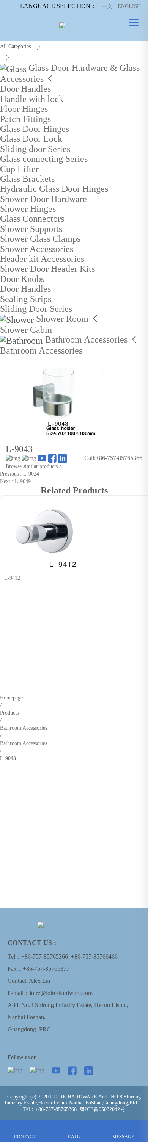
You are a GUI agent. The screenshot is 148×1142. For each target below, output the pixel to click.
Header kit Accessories (42, 259)
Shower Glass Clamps (40, 239)
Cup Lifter (19, 169)
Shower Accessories (36, 249)
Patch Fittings (25, 119)
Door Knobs (22, 279)
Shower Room (62, 319)
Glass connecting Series (44, 159)
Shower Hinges (28, 209)
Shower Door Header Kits (47, 269)
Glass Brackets (27, 179)
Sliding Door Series (36, 309)
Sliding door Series (35, 149)
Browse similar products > (34, 466)
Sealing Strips (25, 299)
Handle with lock (31, 99)
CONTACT (24, 1126)
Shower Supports (31, 229)
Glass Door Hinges (34, 129)
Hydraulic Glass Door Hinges (54, 189)
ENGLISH (129, 6)
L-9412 (12, 578)
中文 (107, 6)
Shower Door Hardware (43, 199)
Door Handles (25, 89)
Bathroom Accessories (86, 339)
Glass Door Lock (31, 139)
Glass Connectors (32, 219)
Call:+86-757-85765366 (113, 458)
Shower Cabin (26, 330)
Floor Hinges (24, 109)
